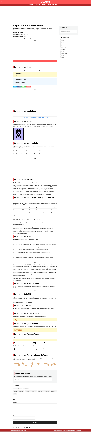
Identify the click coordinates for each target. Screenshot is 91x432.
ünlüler (15, 393)
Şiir (63, 40)
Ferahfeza (64, 53)
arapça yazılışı (21, 391)
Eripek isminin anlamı (34, 391)
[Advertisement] (45, 15)
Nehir (63, 42)
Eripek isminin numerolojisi (54, 391)
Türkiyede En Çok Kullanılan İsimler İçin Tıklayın (35, 117)
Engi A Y (64, 47)
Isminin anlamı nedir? (45, 1)
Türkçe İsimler (26, 388)
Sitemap (25, 430)
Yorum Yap (28, 86)
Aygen (63, 49)
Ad (13, 415)
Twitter (15, 86)
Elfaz (63, 57)
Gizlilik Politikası (21, 430)
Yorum (15, 402)
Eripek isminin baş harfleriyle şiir (41, 391)
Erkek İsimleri (19, 388)
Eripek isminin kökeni (47, 391)
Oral (63, 44)
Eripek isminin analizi (28, 391)
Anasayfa (15, 427)
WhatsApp (23, 86)
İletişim (15, 430)
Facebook (19, 86)
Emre (63, 55)
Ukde (63, 45)
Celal (63, 51)
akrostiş (15, 391)
